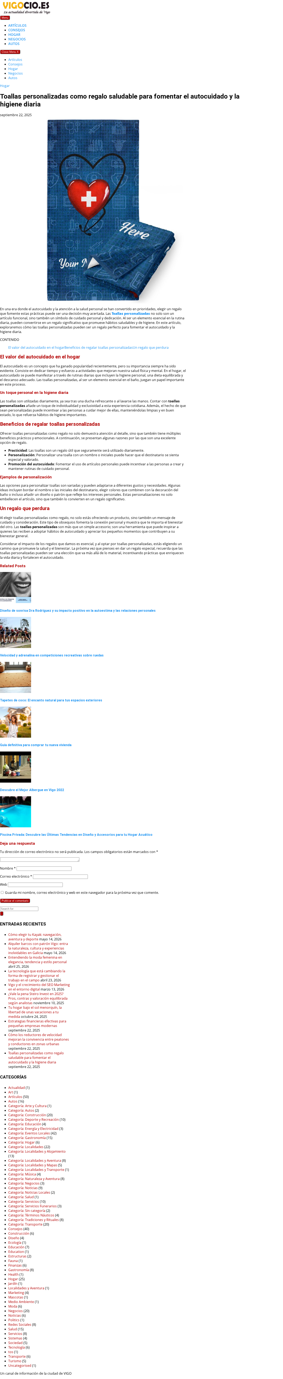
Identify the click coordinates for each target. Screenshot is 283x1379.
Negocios (17, 39)
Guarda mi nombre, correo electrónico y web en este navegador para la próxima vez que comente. (82, 892)
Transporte (17, 1356)
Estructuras (17, 1256)
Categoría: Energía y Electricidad (33, 1128)
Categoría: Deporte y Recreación (33, 1119)
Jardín (12, 1283)
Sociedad (15, 1342)
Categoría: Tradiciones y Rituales (33, 1219)
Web (3, 884)
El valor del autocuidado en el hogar (36, 347)
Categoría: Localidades (26, 1147)
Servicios (15, 1333)
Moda (12, 1306)
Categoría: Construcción (27, 1115)
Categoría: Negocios (24, 1183)
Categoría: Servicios (23, 1201)
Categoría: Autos (21, 1110)
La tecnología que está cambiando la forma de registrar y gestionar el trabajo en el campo (36, 975)
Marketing (16, 1292)
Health (13, 1274)
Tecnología (16, 1347)
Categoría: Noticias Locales (29, 1192)
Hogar (14, 34)
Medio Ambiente (21, 1301)
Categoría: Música (22, 1174)
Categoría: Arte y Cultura (27, 1106)
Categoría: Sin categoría (26, 1210)
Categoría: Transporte (25, 1224)
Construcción (18, 1233)
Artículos (17, 25)
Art (10, 1092)
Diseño (13, 1238)
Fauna (13, 1260)
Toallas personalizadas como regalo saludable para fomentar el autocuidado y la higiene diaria (36, 1057)
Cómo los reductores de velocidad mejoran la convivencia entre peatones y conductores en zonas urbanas (38, 1039)
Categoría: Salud (21, 1197)
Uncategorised (19, 1365)
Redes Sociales (19, 1324)
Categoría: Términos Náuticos (31, 1215)
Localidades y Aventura (26, 1288)
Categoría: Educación (24, 1124)
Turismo (14, 1361)
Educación (16, 1247)
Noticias (14, 1315)
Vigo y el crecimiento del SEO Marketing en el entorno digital (39, 987)
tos (10, 1352)
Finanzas (15, 1265)
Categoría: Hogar (21, 1142)
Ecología (14, 1242)
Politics (13, 1320)
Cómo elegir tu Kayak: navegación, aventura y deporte (35, 936)
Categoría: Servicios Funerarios (32, 1206)
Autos (13, 43)
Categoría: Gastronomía (27, 1137)
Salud (12, 1329)
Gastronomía (18, 1270)
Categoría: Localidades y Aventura (34, 1160)
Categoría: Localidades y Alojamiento (37, 1151)
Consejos (16, 30)
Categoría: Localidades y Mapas (32, 1165)
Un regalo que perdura (151, 347)
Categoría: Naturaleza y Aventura (34, 1178)
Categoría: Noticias (23, 1188)
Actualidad (16, 1087)
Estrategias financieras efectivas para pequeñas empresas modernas (37, 1023)
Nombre (8, 868)
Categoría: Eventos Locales (29, 1133)
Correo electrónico (16, 876)
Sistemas (15, 1338)
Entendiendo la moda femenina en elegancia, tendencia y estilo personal (37, 959)
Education (16, 1251)
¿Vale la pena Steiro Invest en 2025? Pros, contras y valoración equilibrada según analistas (38, 998)
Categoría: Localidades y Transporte (36, 1169)
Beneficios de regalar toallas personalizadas (98, 347)
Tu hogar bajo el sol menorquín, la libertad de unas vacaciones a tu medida (35, 1012)
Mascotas (15, 1297)
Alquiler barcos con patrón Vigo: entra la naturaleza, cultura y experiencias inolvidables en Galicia (38, 948)
